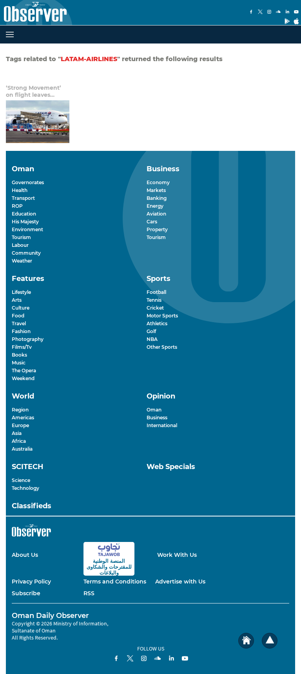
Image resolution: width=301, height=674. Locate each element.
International (162, 425)
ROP (17, 206)
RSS (88, 593)
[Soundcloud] (278, 12)
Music (18, 363)
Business (157, 417)
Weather (22, 261)
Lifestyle (21, 292)
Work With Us (177, 554)
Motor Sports (162, 316)
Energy (155, 206)
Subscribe (26, 593)
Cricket (155, 308)
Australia (22, 449)
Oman (154, 410)
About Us (25, 554)
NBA (152, 339)
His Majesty (25, 222)
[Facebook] (251, 12)
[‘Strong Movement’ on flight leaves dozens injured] (37, 121)
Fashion (21, 331)
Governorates (28, 182)
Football (156, 292)
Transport (23, 198)
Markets (156, 190)
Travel (19, 323)
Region (20, 410)
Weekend (23, 378)
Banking (157, 198)
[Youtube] (296, 12)
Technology (25, 488)
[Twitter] (260, 12)
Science (21, 480)
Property (157, 229)
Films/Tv (22, 347)
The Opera (24, 370)
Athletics (157, 323)
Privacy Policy (31, 581)
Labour (20, 245)
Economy (158, 182)
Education (24, 214)
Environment (27, 229)
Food (18, 316)
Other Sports (162, 347)
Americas (23, 417)
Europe (20, 425)
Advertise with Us (180, 581)
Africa (19, 441)
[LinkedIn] (287, 12)
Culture (20, 308)
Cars (152, 222)
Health (19, 190)
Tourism (21, 237)
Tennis (154, 300)
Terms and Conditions (114, 581)
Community (26, 253)
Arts (17, 300)
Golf (151, 331)
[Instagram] (269, 12)
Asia (17, 433)
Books (19, 355)
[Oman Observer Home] (246, 641)
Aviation (156, 214)
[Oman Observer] (33, 12)
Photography (28, 339)
